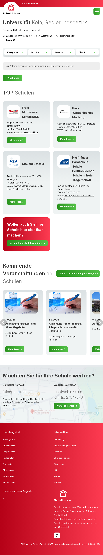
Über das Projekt (61, 458)
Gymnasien (8, 464)
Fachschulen (8, 476)
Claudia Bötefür (33, 164)
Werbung (58, 451)
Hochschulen (9, 482)
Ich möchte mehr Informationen (26, 243)
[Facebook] (57, 535)
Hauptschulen (9, 451)
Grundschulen (9, 445)
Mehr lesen (16, 140)
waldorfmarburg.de (74, 130)
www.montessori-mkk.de (26, 132)
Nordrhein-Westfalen (41, 35)
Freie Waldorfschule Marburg (82, 112)
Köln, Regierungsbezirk (64, 35)
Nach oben (13, 78)
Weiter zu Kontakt (65, 406)
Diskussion (59, 464)
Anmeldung (59, 439)
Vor (3, 322)
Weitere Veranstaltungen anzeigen (77, 273)
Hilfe (56, 470)
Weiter (99, 322)
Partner (57, 476)
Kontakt (57, 482)
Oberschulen (8, 470)
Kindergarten (9, 439)
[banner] (11, 9)
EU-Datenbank (28, 3)
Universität (23, 35)
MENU (96, 11)
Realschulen (8, 458)
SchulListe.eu (9, 35)
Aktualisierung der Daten (65, 445)
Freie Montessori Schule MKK (30, 112)
